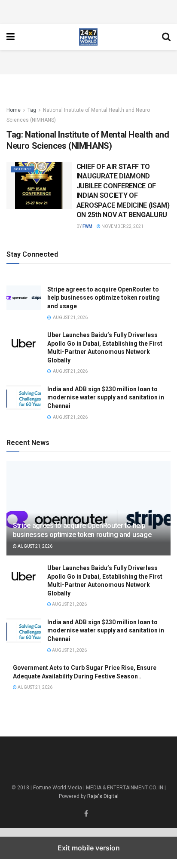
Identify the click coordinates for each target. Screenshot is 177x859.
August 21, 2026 (34, 546)
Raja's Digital (103, 796)
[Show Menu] (10, 37)
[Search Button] (166, 37)
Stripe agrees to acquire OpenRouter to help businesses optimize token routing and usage (103, 298)
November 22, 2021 (122, 226)
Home (13, 110)
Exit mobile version (89, 848)
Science (22, 169)
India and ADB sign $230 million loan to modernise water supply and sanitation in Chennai (105, 397)
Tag (31, 110)
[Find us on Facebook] (86, 814)
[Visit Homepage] (88, 37)
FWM (87, 226)
